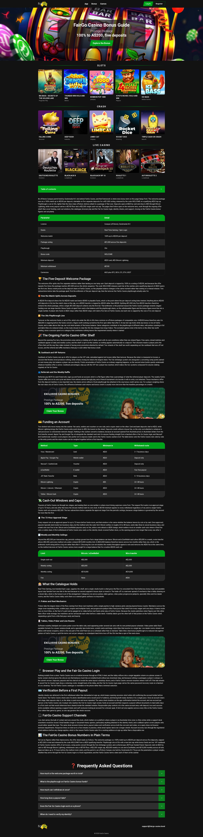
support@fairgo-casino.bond (153, 826)
